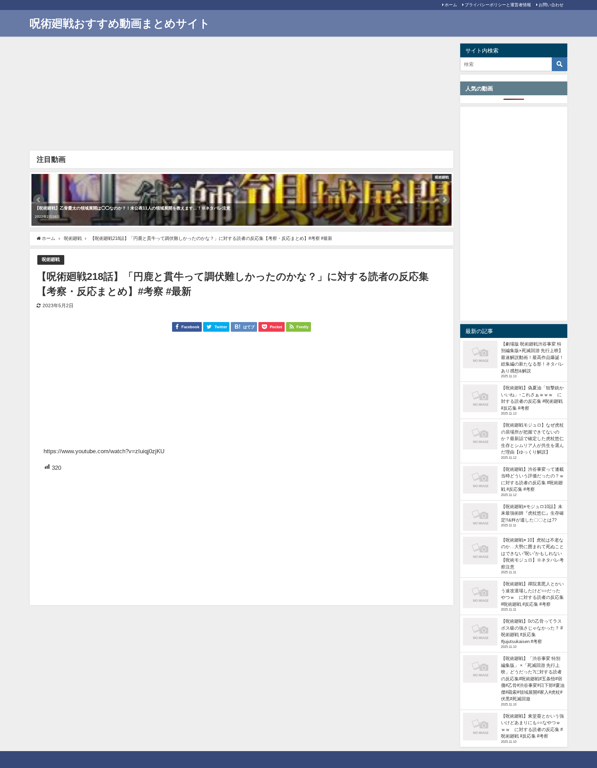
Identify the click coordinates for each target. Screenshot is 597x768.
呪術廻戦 (51, 259)
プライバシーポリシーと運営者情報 (498, 5)
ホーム (451, 5)
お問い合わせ (551, 5)
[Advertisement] (240, 95)
